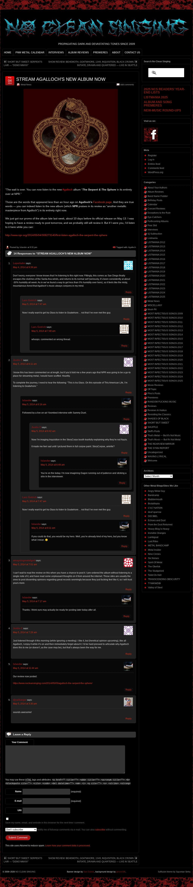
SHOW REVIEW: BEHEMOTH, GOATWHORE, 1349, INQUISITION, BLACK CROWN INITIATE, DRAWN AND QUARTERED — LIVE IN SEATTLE (92, 64)
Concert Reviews (156, 208)
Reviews (152, 406)
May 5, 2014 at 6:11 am (25, 364)
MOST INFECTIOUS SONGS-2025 (165, 380)
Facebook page (102, 202)
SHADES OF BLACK (158, 418)
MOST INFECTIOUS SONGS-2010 (165, 317)
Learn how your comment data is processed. (67, 845)
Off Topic (152, 389)
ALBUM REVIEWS (78, 52)
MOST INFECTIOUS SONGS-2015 (165, 338)
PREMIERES (100, 52)
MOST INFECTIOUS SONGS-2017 (165, 347)
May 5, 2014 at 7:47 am (34, 304)
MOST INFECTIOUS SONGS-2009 (165, 313)
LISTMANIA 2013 (156, 246)
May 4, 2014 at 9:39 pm (25, 267)
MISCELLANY (155, 305)
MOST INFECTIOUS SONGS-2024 (165, 376)
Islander (23, 247)
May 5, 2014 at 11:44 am (25, 668)
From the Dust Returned (160, 524)
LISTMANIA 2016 (156, 259)
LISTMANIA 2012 (156, 242)
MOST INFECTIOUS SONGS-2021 (165, 364)
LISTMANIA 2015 (156, 254)
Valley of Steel (155, 587)
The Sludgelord (156, 571)
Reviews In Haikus (157, 410)
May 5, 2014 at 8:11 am (43, 528)
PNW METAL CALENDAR (29, 52)
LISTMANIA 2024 (156, 292)
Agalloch (132, 247)
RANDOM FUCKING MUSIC (162, 401)
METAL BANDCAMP (158, 545)
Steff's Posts (154, 431)
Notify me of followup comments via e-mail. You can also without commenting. (82, 829)
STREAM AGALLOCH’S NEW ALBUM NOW (61, 79)
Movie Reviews (155, 385)
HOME (7, 52)
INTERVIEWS (56, 52)
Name (18, 791)
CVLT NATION (155, 508)
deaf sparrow (154, 512)
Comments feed (156, 168)
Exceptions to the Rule (159, 212)
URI (19, 810)
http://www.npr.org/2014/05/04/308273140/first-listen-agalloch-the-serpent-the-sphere (56, 235)
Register (152, 155)
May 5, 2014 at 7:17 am (34, 601)
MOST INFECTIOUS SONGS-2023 (165, 372)
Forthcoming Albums (158, 221)
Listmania (153, 238)
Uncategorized (155, 452)
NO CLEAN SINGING (25, 872)
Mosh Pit (152, 309)
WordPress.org (155, 172)
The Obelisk (154, 566)
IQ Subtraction (155, 233)
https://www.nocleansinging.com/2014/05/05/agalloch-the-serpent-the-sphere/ (52, 683)
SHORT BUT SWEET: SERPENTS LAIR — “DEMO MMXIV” (23, 64)
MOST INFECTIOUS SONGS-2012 (165, 326)
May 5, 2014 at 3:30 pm (25, 703)
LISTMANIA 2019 (156, 271)
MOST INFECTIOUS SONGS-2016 (165, 343)
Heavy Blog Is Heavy (158, 529)
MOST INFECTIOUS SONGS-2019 (165, 355)
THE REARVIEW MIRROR (161, 444)
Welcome (152, 460)
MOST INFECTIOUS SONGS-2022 (165, 368)
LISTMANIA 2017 (156, 263)
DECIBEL (153, 516)
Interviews (153, 229)
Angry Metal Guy (156, 491)
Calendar (152, 204)
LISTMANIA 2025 (156, 296)
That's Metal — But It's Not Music (164, 435)
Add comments (127, 84)
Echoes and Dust (156, 520)
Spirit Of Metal (155, 562)
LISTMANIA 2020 (156, 275)
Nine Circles (154, 554)
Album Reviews (156, 191)
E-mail (18, 801)
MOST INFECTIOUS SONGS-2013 (165, 330)
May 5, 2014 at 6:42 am (43, 431)
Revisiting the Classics (159, 414)
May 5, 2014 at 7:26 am (25, 632)
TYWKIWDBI (154, 583)
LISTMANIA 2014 (156, 250)
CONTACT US (132, 52)
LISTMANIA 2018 (156, 267)
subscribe (100, 829)
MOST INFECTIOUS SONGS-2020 (165, 359)
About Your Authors (157, 187)
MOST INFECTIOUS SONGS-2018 (165, 351)
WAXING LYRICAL (157, 456)
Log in (151, 159)
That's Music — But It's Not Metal (164, 439)
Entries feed (154, 164)
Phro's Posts (154, 393)
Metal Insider (154, 550)
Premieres (153, 397)
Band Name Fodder (158, 196)
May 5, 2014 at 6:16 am (34, 404)
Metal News (26, 84)
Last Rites (153, 541)
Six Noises (153, 558)
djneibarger (19, 699)
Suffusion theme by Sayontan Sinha (174, 872)
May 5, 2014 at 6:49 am (53, 464)
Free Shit (152, 225)
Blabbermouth (155, 499)
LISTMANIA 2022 (156, 284)
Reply (129, 292)
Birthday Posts (155, 200)
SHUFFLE (153, 427)
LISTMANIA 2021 (156, 280)
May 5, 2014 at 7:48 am (43, 331)
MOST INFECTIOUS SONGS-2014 (165, 334)
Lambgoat (153, 537)
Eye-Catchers (155, 217)
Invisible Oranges (157, 533)
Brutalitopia (154, 503)
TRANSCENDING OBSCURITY (164, 579)
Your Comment (20, 742)
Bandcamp (153, 495)
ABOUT (116, 52)
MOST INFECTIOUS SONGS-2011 (165, 322)
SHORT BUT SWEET (158, 422)
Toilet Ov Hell (155, 575)
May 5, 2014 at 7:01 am (25, 564)
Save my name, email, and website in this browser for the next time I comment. (45, 822)
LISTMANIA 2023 (156, 288)
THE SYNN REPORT (158, 448)
